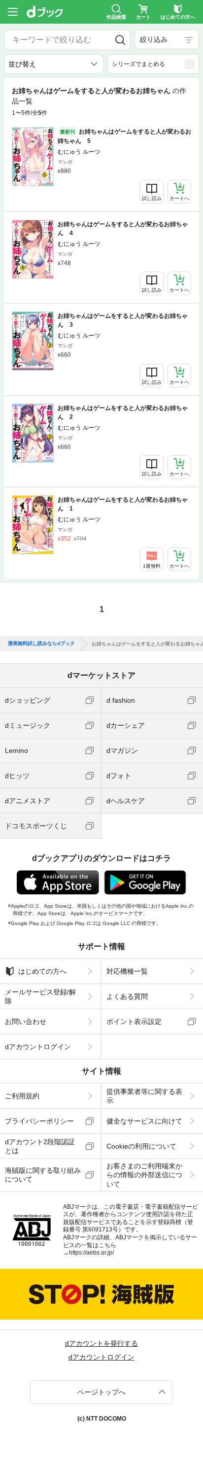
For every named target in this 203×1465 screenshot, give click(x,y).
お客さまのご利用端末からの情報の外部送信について (144, 1175)
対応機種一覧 (127, 971)
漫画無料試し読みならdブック (41, 643)
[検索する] (120, 40)
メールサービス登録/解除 (40, 996)
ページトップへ (101, 1392)
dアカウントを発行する (101, 1343)
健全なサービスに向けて (144, 1121)
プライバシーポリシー (39, 1121)
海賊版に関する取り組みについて (43, 1174)
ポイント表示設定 (134, 1021)
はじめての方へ (42, 971)
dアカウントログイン (38, 1047)
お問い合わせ (25, 1021)
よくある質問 (127, 996)
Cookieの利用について (141, 1146)
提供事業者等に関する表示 (144, 1096)
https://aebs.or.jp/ (91, 1252)
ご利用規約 (22, 1096)
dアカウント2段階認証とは (40, 1146)
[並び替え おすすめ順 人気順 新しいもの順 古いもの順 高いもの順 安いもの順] (53, 64)
